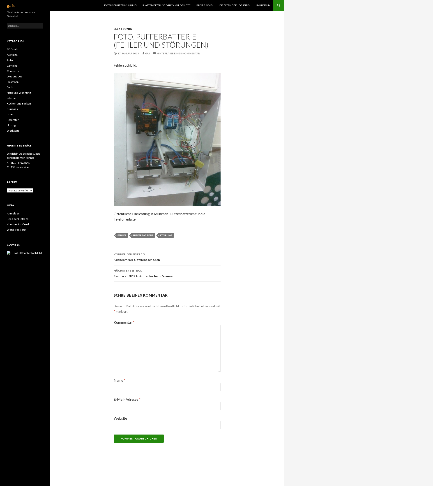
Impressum (263, 5)
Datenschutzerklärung (120, 5)
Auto (10, 60)
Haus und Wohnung (19, 92)
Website (120, 418)
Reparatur (13, 119)
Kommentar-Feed (18, 224)
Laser (10, 114)
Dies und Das (14, 76)
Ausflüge (12, 54)
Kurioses (12, 109)
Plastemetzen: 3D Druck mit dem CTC (167, 5)
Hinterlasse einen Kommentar (178, 53)
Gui (147, 53)
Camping (12, 65)
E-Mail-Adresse (127, 399)
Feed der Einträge (17, 219)
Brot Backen (205, 5)
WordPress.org (16, 229)
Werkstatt (13, 130)
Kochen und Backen (19, 103)
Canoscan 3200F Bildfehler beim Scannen (144, 273)
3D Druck (12, 49)
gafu (11, 5)
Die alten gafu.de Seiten (235, 5)
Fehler (121, 235)
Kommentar (124, 322)
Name (119, 380)
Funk (10, 87)
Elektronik (123, 28)
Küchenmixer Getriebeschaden (137, 257)
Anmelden (13, 213)
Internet (12, 98)
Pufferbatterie (143, 235)
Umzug (11, 125)
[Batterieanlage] (167, 139)
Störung (166, 235)
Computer (13, 71)
